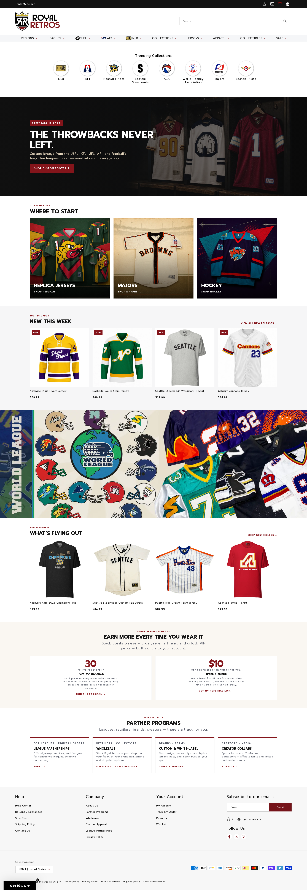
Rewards (161, 818)
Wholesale (92, 818)
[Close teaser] (37, 880)
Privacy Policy (95, 837)
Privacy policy (90, 881)
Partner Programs (97, 812)
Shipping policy (131, 881)
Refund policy (71, 881)
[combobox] (234, 21)
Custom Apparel (96, 824)
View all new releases (257, 323)
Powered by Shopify (50, 881)
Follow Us (236, 828)
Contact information (154, 881)
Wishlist (161, 824)
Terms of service (110, 881)
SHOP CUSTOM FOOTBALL (52, 168)
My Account (163, 806)
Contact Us (22, 831)
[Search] (285, 21)
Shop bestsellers (261, 535)
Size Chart (22, 818)
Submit (280, 807)
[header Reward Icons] (288, 4)
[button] (29, 38)
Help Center (23, 806)
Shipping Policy (25, 824)
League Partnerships (99, 831)
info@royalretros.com (247, 819)
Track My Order (25, 4)
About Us (92, 806)
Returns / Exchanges (28, 812)
